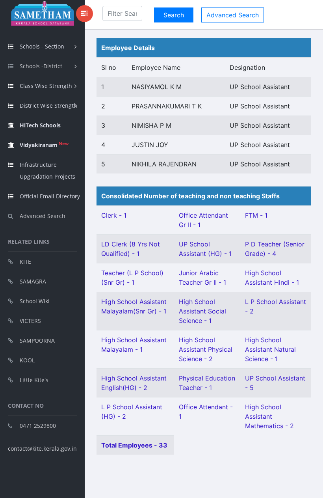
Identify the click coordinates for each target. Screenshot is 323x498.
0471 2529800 (38, 425)
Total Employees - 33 (134, 445)
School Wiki (35, 301)
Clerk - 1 (113, 215)
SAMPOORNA (37, 340)
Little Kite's (34, 380)
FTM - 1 (256, 215)
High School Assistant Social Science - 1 (202, 311)
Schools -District (41, 66)
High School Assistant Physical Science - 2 (205, 349)
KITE (25, 261)
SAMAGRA (33, 281)
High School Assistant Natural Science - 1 (270, 349)
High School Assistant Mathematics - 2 (269, 416)
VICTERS (30, 321)
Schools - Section (42, 46)
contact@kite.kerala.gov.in (42, 448)
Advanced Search (42, 216)
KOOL (27, 360)
